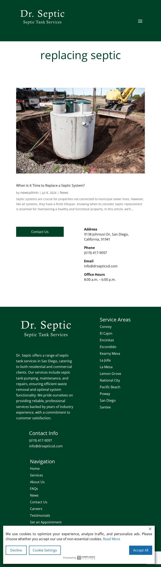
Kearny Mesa (110, 353)
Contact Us (40, 231)
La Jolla (105, 360)
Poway (105, 393)
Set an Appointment (46, 522)
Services (36, 475)
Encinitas (107, 340)
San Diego (108, 400)
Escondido (108, 346)
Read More (111, 539)
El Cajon (106, 333)
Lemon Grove (110, 373)
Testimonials (40, 515)
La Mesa (106, 367)
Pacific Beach (110, 387)
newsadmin (29, 192)
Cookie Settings (45, 550)
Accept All (140, 550)
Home (35, 468)
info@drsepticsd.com (101, 266)
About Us (37, 482)
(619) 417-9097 (95, 252)
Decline (16, 550)
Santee (105, 407)
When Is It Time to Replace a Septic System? (50, 185)
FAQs (34, 488)
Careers (36, 508)
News (64, 192)
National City (110, 380)
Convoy (106, 326)
